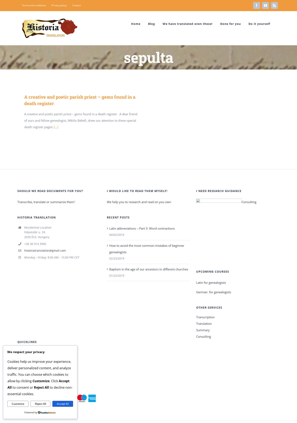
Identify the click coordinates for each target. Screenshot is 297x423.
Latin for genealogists (211, 283)
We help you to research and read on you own (139, 202)
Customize (18, 403)
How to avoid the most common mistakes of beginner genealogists (146, 249)
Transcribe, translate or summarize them (45, 202)
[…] (56, 127)
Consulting (249, 202)
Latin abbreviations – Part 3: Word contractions (142, 228)
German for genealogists (213, 292)
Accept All (63, 403)
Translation (204, 324)
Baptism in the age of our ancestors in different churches (148, 269)
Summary (203, 330)
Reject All (40, 403)
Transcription (205, 317)
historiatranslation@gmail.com (45, 250)
